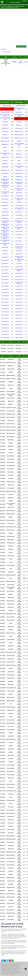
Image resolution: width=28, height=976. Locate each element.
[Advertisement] (14, 26)
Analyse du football (21, 46)
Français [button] (25, 1)
